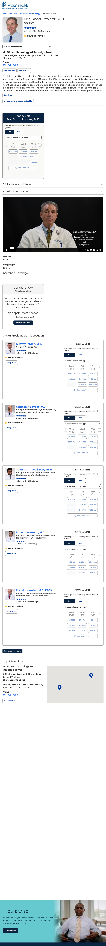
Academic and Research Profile (18, 101)
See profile (11, 362)
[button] (27, 47)
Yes (80, 355)
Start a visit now (23, 322)
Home (4, 13)
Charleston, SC (25, 13)
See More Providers (12, 651)
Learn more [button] (11, 930)
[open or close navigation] (102, 5)
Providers (13, 13)
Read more (9, 95)
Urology (36, 13)
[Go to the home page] (15, 5)
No (69, 355)
